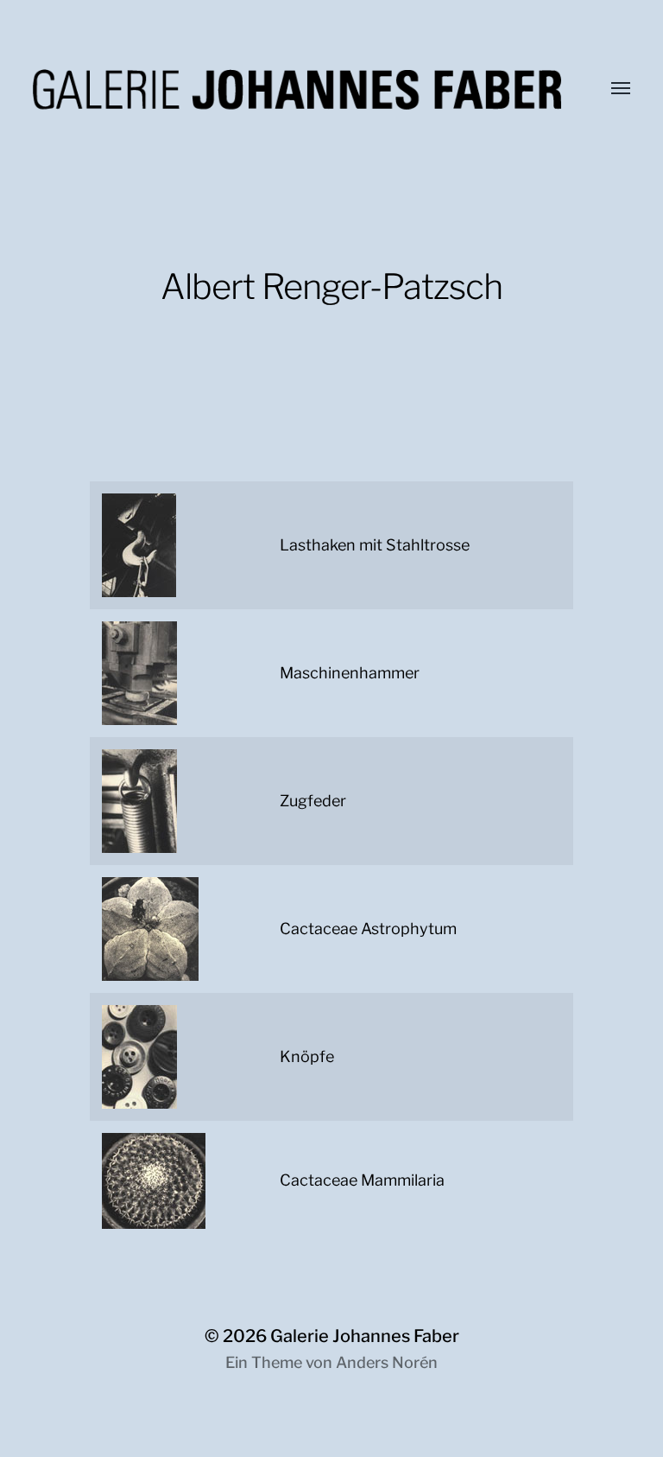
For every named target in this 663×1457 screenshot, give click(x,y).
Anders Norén (387, 1362)
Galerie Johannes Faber (364, 1336)
